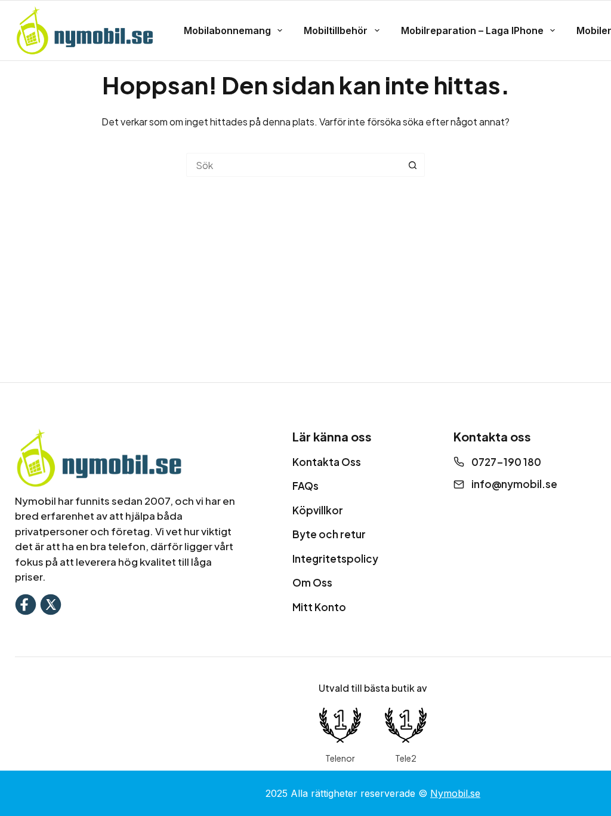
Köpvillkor (317, 510)
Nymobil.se (455, 793)
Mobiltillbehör (336, 30)
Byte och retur (329, 534)
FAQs (305, 485)
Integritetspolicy (335, 558)
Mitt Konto (319, 606)
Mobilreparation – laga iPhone (472, 30)
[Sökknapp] (413, 165)
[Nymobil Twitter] (50, 603)
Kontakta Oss (326, 461)
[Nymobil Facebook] (25, 603)
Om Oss (312, 582)
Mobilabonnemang (227, 30)
